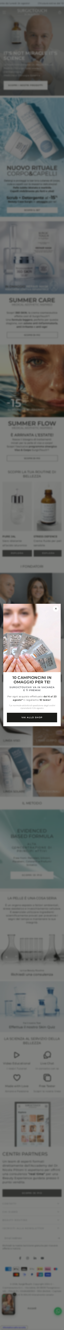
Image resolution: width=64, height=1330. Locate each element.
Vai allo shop (32, 717)
